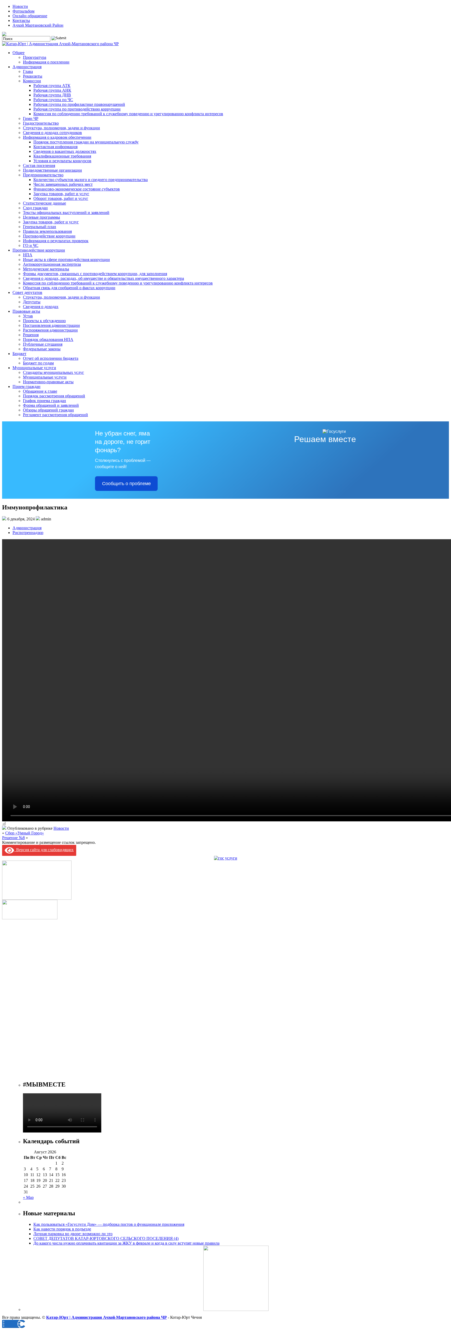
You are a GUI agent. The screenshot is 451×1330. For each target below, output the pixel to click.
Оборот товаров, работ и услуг (60, 198)
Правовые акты (26, 311)
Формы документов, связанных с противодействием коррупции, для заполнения (95, 273)
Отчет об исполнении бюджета (50, 358)
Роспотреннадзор (28, 532)
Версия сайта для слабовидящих (44, 849)
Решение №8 (13, 837)
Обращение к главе (40, 391)
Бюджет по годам (38, 363)
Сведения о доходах (40, 306)
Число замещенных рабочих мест (63, 184)
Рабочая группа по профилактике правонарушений (79, 104)
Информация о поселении (46, 62)
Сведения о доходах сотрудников (52, 132)
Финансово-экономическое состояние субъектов (76, 189)
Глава (28, 71)
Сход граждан (35, 208)
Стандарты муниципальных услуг (53, 372)
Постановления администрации (51, 325)
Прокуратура (34, 57)
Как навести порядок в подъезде (62, 1229)
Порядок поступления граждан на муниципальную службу (86, 142)
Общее (19, 52)
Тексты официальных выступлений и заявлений (66, 212)
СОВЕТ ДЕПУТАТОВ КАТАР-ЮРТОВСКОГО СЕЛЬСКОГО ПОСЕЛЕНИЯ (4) (106, 1238)
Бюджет (19, 353)
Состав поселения (39, 165)
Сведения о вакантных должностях (64, 151)
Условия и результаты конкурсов (62, 161)
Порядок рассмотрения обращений (54, 396)
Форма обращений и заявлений (51, 405)
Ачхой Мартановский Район (38, 25)
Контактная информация (55, 146)
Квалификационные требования (62, 156)
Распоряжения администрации (50, 330)
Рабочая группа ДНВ (52, 95)
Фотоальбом (23, 11)
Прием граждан (26, 386)
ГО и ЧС (30, 245)
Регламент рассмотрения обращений (55, 415)
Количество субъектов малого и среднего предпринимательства (90, 179)
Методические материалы (46, 269)
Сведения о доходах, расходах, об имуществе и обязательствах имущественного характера (103, 278)
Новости (20, 6)
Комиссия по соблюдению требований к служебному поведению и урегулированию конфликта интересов (128, 114)
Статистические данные (44, 203)
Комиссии (32, 81)
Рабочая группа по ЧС (53, 99)
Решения (31, 335)
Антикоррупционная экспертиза (52, 264)
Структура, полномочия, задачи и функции (61, 128)
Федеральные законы (42, 349)
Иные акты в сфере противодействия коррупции (66, 259)
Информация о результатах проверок (55, 241)
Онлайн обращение (30, 16)
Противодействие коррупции (49, 236)
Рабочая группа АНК (52, 90)
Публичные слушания (42, 344)
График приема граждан (44, 400)
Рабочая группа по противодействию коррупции (77, 109)
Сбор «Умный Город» (24, 833)
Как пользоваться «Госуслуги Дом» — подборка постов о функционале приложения (108, 1224)
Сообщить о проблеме (126, 483)
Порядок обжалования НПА (48, 339)
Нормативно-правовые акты (48, 382)
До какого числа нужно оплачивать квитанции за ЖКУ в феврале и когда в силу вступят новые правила (126, 1243)
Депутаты (31, 302)
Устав (28, 316)
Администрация (27, 67)
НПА (27, 255)
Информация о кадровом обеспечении (57, 137)
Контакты (21, 20)
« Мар (28, 1197)
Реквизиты (32, 76)
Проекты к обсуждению (44, 320)
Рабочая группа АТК (51, 85)
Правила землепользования (47, 231)
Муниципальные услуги (34, 367)
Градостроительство (41, 123)
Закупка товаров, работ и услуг (61, 193)
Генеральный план (39, 226)
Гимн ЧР (30, 118)
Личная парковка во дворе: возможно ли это (72, 1234)
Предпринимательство (43, 175)
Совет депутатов (27, 292)
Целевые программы (41, 217)
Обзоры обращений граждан (48, 410)
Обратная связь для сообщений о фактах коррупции (69, 288)
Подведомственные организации (52, 170)
